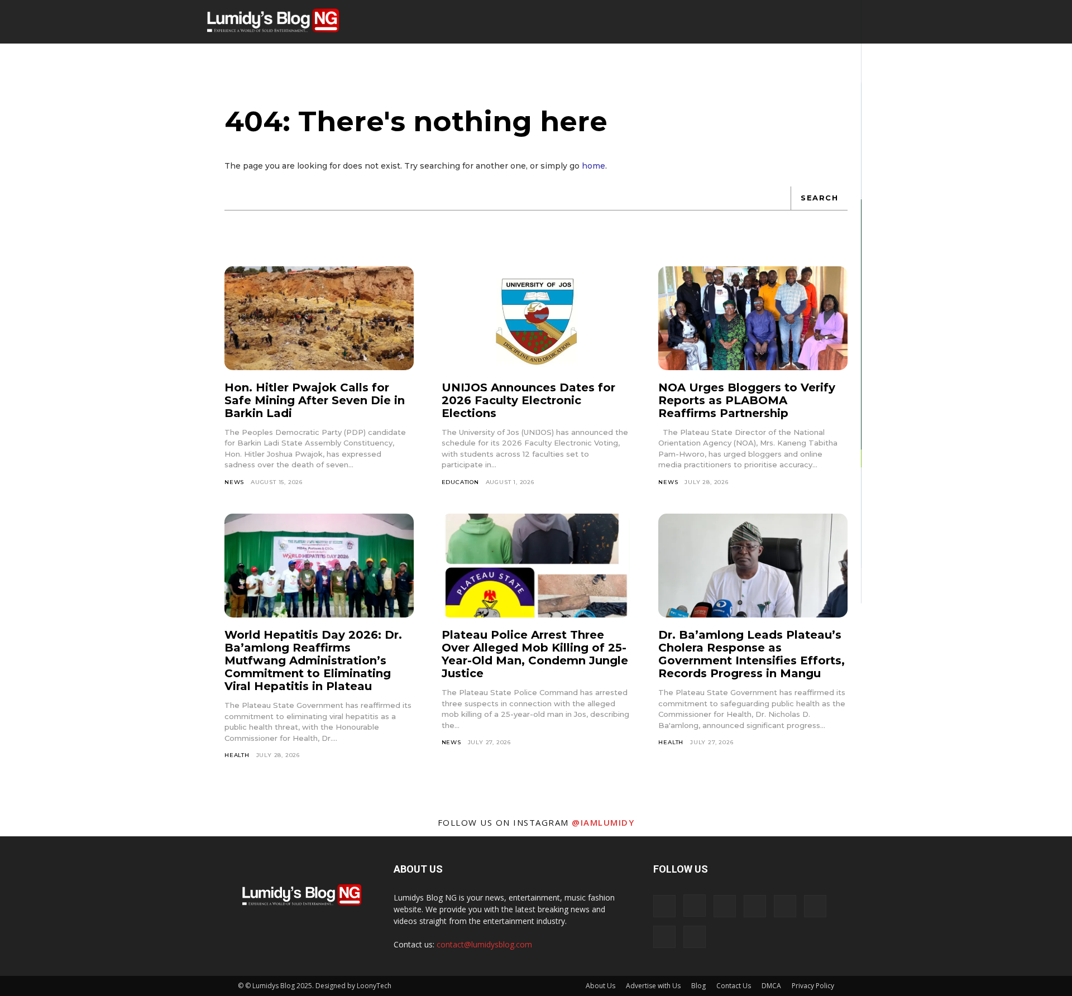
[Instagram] (694, 905)
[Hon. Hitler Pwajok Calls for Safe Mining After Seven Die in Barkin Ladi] (319, 318)
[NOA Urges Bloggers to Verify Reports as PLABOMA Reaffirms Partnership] (753, 318)
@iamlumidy (603, 822)
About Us (600, 985)
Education (460, 482)
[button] (818, 22)
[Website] (664, 937)
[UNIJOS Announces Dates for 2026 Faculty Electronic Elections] (536, 318)
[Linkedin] (725, 906)
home (593, 166)
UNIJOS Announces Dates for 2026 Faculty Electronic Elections (528, 400)
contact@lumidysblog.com (484, 944)
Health (237, 755)
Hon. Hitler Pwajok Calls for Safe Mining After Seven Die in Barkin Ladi (314, 400)
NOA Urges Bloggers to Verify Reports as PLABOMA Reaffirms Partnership (746, 400)
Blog (698, 985)
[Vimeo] (815, 906)
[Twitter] (785, 906)
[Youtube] (694, 937)
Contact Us (733, 985)
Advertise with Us (653, 985)
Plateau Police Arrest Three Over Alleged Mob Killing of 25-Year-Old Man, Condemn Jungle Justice (535, 654)
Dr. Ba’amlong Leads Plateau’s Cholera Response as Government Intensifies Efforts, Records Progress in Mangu (751, 654)
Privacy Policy (813, 985)
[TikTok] (755, 906)
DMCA (771, 985)
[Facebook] (664, 906)
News (234, 482)
